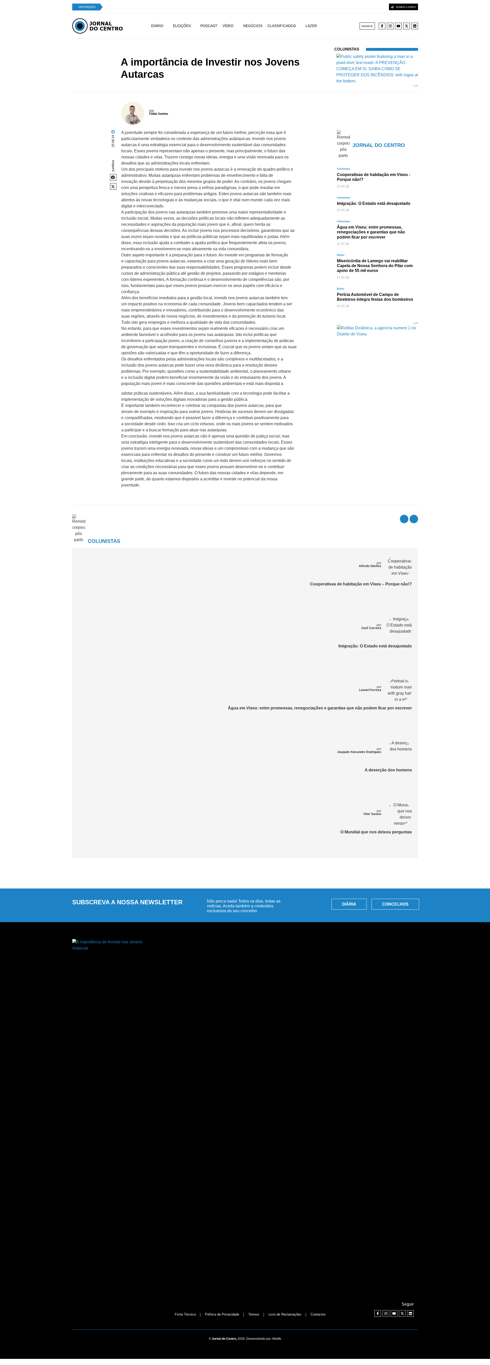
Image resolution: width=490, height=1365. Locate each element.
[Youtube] (398, 26)
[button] (113, 177)
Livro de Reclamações (284, 1314)
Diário (340, 255)
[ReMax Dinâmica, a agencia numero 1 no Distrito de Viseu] (377, 334)
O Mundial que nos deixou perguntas (376, 832)
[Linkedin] (414, 26)
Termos (253, 1314)
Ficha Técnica (185, 1314)
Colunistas (193, 53)
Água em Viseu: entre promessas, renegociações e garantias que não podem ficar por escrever (320, 708)
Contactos (318, 1314)
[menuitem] (162, 26)
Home (163, 53)
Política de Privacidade (222, 1314)
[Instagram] (390, 26)
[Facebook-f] (382, 26)
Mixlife (276, 1339)
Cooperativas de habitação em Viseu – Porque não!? (361, 584)
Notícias (176, 53)
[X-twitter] (406, 26)
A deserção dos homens (388, 770)
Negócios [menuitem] (252, 26)
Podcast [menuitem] (208, 26)
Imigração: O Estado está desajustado (375, 646)
